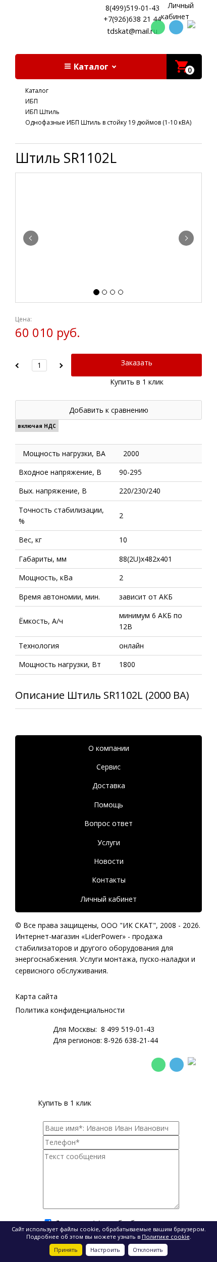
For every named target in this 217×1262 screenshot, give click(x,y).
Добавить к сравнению (108, 410)
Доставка (108, 785)
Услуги (108, 842)
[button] (91, 66)
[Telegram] (176, 27)
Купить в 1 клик (137, 382)
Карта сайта (36, 996)
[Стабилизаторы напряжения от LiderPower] (55, 18)
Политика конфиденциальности (70, 1010)
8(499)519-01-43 (132, 8)
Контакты (109, 880)
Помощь (108, 804)
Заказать (136, 362)
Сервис (108, 767)
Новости (109, 861)
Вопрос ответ (108, 823)
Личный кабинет (109, 899)
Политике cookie (166, 1236)
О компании (108, 748)
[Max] (194, 28)
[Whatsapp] (158, 27)
